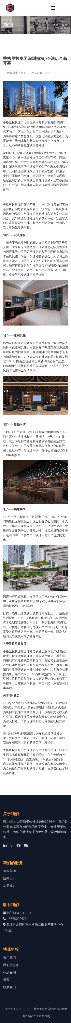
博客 (6, 980)
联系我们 (9, 987)
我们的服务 (11, 965)
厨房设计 (9, 885)
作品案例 (9, 972)
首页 (56, 25)
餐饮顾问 (9, 871)
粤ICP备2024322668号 (36, 1016)
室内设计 (9, 878)
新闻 (64, 25)
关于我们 (9, 957)
